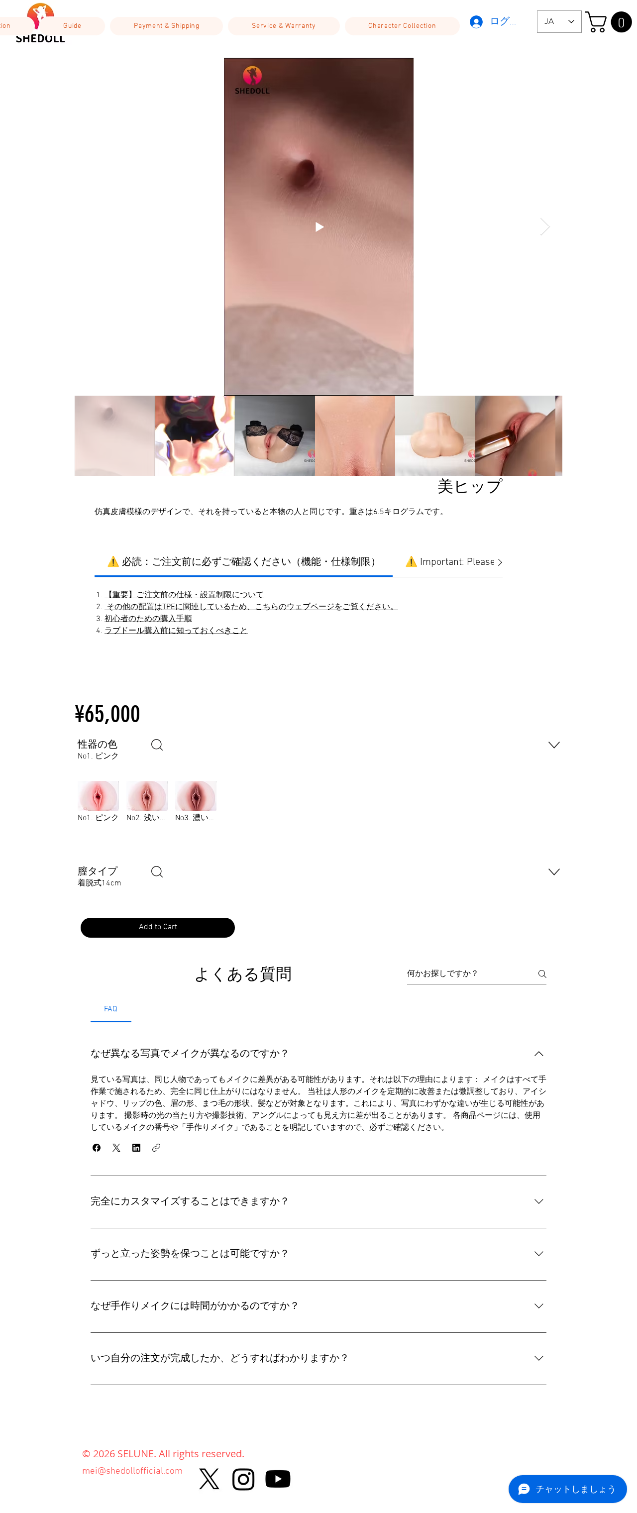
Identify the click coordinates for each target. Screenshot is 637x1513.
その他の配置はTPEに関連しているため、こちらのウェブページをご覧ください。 (251, 607)
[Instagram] (243, 1479)
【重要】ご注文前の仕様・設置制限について (184, 595)
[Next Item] (545, 226)
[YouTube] (278, 1479)
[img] (98, 816)
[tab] (111, 1009)
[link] (244, 562)
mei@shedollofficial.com (132, 1471)
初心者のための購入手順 (148, 619)
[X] (209, 1479)
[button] (72, 26)
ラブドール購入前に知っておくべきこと (176, 631)
